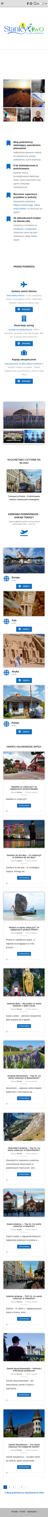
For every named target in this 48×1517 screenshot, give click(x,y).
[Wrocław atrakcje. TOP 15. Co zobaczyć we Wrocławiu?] (24, 415)
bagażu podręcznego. (23, 205)
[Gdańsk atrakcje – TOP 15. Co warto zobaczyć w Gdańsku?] (24, 1275)
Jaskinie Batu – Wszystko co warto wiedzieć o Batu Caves (24, 1004)
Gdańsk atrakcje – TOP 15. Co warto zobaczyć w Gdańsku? (24, 1297)
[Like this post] (7, 811)
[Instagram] (31, 3)
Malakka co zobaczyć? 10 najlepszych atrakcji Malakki (24, 788)
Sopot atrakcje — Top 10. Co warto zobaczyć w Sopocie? (24, 1225)
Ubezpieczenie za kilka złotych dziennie (23, 364)
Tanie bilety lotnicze (15, 295)
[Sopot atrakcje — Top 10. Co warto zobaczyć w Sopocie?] (24, 1203)
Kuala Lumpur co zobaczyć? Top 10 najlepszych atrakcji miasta (34, 437)
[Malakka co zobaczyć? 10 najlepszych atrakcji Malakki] (24, 766)
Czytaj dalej (24, 805)
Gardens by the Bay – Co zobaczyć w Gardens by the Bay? (24, 856)
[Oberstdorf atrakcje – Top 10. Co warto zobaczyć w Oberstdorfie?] (24, 1127)
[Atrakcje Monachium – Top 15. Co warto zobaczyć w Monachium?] (24, 1054)
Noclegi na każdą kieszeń (20, 329)
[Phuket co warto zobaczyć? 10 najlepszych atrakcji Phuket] (24, 906)
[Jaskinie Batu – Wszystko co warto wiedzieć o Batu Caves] (24, 982)
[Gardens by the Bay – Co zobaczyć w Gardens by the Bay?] (24, 834)
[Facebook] (28, 3)
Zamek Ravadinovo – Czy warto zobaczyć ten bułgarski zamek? (24, 1445)
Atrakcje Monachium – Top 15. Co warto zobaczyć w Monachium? (24, 1077)
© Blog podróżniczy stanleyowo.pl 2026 (24, 1493)
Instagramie (30, 229)
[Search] (35, 3)
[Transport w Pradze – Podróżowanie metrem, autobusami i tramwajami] (24, 481)
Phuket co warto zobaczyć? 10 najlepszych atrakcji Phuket (24, 928)
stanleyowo (32, 1512)
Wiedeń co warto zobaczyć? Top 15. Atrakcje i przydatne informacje (13, 437)
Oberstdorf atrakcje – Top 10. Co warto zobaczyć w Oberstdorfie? (24, 1149)
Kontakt (14, 1512)
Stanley (19, 792)
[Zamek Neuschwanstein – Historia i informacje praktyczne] (24, 1347)
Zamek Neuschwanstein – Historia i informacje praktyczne (24, 1369)
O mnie (22, 1512)
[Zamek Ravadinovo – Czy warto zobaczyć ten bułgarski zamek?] (24, 1423)
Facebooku (18, 229)
